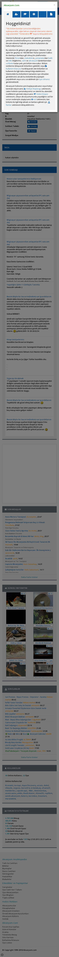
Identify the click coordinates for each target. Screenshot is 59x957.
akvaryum (33, 60)
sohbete (9, 63)
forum (17, 58)
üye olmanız (44, 79)
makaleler (28, 58)
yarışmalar (39, 58)
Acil (34, 99)
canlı (24, 60)
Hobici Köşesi (42, 94)
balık (50, 58)
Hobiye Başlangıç (33, 88)
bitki (10, 60)
